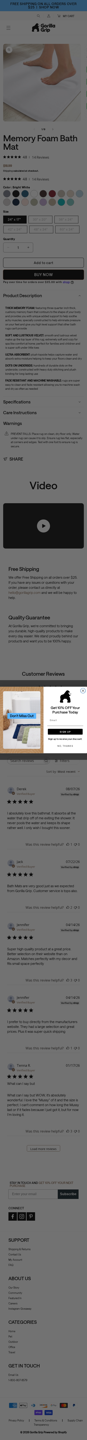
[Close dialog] (83, 690)
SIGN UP (65, 731)
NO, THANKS (65, 746)
